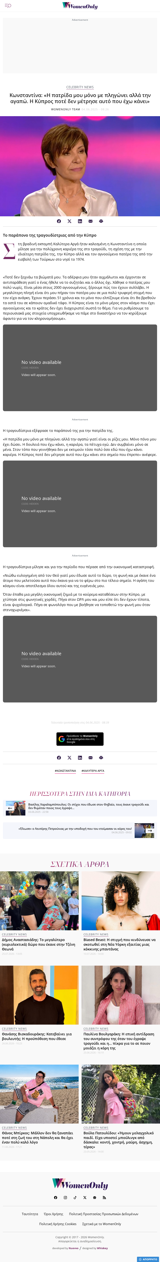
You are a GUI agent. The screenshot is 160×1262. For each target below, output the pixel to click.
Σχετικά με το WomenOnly (101, 1224)
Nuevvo (73, 1248)
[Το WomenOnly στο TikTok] (75, 1198)
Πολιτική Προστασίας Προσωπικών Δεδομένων (103, 1214)
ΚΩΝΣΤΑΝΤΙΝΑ (66, 771)
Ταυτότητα (30, 1214)
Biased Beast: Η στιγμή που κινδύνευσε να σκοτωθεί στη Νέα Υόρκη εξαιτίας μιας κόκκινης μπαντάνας (120, 944)
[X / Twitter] (69, 221)
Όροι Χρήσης (53, 1214)
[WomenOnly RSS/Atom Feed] (104, 1198)
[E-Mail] (90, 221)
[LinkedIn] (80, 221)
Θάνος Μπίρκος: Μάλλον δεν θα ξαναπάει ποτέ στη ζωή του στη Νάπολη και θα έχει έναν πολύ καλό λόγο (37, 1138)
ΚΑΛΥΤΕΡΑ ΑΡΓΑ (93, 771)
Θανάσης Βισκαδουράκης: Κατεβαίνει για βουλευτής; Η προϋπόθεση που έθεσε (37, 1036)
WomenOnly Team (65, 109)
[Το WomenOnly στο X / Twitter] (84, 1198)
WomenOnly (80, 1184)
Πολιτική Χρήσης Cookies (57, 1224)
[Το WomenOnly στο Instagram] (65, 1198)
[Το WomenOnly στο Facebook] (55, 1198)
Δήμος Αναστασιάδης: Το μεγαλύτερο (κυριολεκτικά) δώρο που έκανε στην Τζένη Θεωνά (38, 944)
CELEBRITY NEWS (80, 87)
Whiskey (102, 1248)
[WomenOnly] (80, 6)
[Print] (101, 221)
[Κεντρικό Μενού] (8, 6)
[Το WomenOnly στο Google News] (94, 1198)
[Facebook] (59, 221)
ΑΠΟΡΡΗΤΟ (150, 1259)
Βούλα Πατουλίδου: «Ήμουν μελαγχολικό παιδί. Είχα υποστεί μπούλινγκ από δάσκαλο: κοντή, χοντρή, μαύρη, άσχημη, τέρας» (119, 1140)
